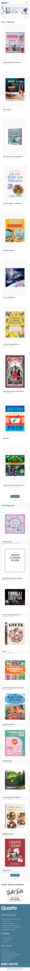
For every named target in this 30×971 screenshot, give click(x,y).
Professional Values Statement (11, 925)
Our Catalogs (6, 940)
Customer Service (7, 937)
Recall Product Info (7, 958)
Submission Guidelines (8, 952)
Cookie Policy (6, 921)
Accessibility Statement (9, 929)
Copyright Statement (8, 923)
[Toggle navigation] (26, 2)
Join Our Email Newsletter (9, 956)
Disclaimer (5, 942)
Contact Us (5, 950)
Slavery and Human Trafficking (11, 927)
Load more (16, 496)
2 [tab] (15, 17)
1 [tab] (13, 17)
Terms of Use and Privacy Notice (11, 919)
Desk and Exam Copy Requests (11, 954)
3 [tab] (16, 17)
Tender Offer (6, 960)
